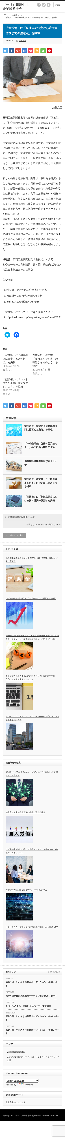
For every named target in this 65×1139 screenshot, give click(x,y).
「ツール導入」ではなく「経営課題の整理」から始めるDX (32, 927)
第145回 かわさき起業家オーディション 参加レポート (32, 1018)
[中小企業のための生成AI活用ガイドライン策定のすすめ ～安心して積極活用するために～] (19, 696)
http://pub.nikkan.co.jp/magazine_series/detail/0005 (32, 317)
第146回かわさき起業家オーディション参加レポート (31, 995)
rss (39, 5)
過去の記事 (55, 972)
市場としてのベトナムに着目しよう (42, 524)
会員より (22, 41)
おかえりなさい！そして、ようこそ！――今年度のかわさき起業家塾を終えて (32, 718)
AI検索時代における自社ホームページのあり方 (26, 890)
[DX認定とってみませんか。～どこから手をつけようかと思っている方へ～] (19, 792)
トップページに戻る (14, 535)
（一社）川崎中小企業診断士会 (27, 1115)
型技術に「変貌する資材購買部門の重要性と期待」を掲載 (40, 428)
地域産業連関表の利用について (21, 517)
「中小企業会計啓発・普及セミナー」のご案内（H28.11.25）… (41, 445)
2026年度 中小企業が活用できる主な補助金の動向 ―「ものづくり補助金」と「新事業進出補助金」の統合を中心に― (32, 637)
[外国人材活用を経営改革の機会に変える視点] (19, 829)
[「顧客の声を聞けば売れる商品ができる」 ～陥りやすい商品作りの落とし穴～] (19, 869)
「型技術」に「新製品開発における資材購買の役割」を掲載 (40, 498)
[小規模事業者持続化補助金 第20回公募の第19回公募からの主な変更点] (19, 578)
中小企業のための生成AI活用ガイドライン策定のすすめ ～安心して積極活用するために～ (32, 677)
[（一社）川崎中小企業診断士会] (16, 7)
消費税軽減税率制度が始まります (40, 463)
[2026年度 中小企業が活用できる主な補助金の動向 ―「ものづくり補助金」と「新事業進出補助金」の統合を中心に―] (19, 656)
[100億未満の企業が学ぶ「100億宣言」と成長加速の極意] (19, 615)
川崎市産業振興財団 (16, 1052)
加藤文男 (57, 107)
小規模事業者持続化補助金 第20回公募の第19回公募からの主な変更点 (32, 560)
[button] (32, 79)
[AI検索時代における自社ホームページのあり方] (19, 906)
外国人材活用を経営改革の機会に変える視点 (25, 812)
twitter (44, 5)
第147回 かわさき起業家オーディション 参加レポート (32, 984)
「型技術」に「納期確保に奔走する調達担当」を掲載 (15, 359)
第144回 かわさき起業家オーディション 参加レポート (32, 1032)
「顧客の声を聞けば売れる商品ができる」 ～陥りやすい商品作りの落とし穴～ (32, 851)
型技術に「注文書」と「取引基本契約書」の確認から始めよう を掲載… (41, 483)
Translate (29, 1085)
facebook (49, 5)
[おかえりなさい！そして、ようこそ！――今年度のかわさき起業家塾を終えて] (19, 736)
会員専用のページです (15, 1102)
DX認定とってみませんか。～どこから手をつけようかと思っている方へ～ (32, 773)
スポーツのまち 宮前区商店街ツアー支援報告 (28, 1006)
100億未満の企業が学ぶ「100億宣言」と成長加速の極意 (31, 598)
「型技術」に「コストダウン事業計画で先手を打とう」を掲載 (15, 383)
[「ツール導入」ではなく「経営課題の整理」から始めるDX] (19, 944)
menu (57, 5)
